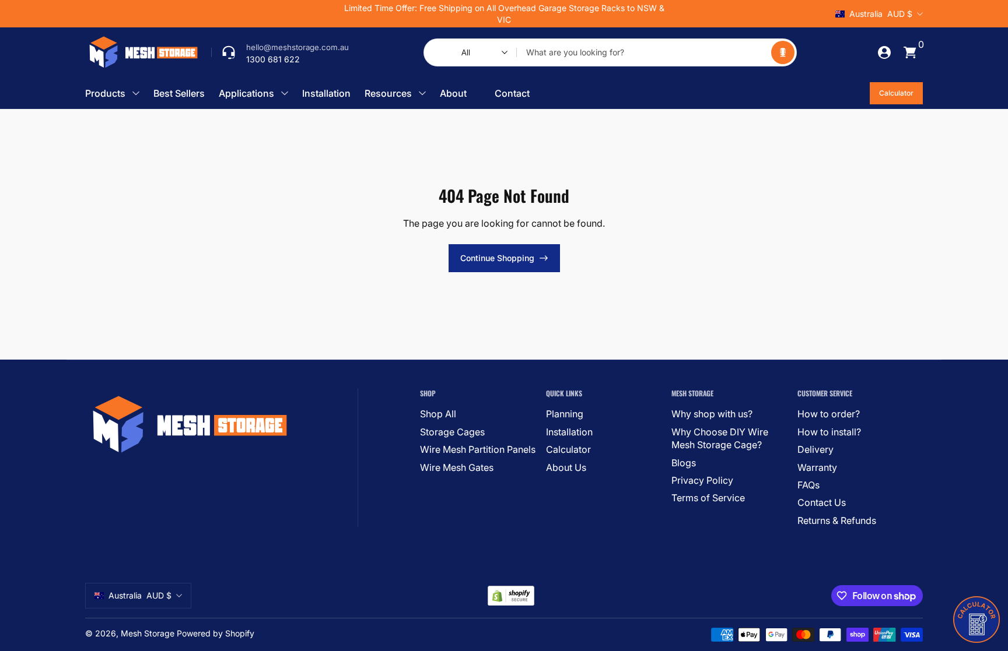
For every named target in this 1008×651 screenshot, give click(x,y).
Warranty (817, 467)
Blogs (683, 463)
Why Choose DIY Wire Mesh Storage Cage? (719, 438)
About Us (566, 467)
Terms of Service (708, 498)
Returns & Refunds (836, 520)
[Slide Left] (326, 14)
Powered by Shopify (215, 633)
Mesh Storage (147, 633)
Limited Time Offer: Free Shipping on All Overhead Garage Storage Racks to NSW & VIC (504, 13)
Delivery (815, 449)
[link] (280, 52)
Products (105, 93)
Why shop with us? (711, 414)
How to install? (829, 432)
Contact (512, 93)
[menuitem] (478, 413)
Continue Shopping (497, 258)
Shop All (438, 414)
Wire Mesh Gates (457, 467)
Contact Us (821, 502)
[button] (782, 52)
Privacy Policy (702, 480)
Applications (246, 93)
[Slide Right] (681, 14)
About (453, 93)
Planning (564, 414)
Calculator (896, 93)
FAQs (808, 485)
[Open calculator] (976, 619)
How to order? (828, 414)
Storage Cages (452, 432)
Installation (326, 93)
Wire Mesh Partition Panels (478, 449)
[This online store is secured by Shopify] (511, 596)
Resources (388, 93)
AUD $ (880, 14)
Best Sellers (179, 93)
